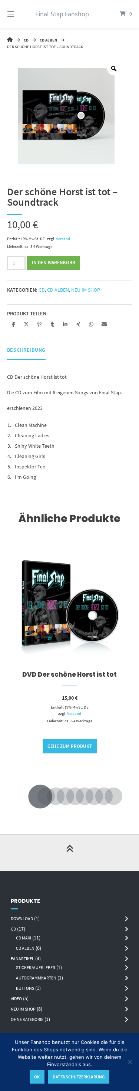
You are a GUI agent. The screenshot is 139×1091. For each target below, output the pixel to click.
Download (22, 918)
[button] (13, 324)
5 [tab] (70, 797)
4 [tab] (60, 797)
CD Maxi (23, 938)
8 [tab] (98, 797)
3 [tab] (50, 797)
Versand (63, 238)
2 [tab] (41, 797)
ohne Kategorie (27, 1019)
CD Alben (48, 40)
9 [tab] (108, 797)
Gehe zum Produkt (69, 746)
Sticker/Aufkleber (35, 967)
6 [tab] (79, 797)
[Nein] (129, 1061)
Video (16, 998)
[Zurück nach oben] (69, 853)
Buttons (25, 988)
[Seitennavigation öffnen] (19, 14)
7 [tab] (89, 797)
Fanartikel (22, 958)
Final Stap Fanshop (62, 14)
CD (26, 40)
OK (37, 1077)
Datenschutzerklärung (79, 1077)
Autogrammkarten (36, 978)
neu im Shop (85, 289)
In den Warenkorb (53, 262)
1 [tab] (31, 797)
